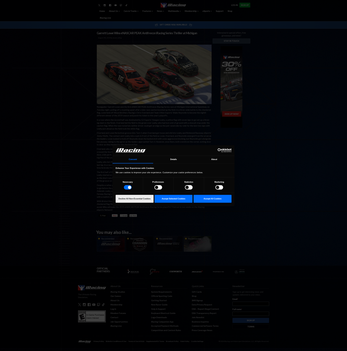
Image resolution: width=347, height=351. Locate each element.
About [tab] (214, 159)
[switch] (158, 187)
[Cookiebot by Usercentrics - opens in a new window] (220, 150)
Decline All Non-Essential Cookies (134, 198)
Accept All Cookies (212, 198)
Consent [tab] (133, 159)
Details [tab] (173, 159)
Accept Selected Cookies (173, 198)
